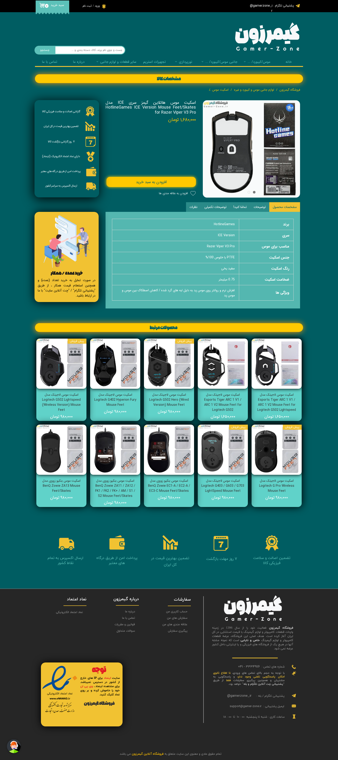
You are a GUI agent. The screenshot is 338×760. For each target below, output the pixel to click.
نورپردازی (185, 62)
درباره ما (130, 612)
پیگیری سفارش (177, 631)
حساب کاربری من (176, 612)
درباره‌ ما (78, 62)
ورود (97, 6)
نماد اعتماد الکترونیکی (69, 612)
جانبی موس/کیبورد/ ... (221, 62)
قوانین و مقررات (125, 624)
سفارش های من (177, 618)
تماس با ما (49, 62)
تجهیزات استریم (154, 62)
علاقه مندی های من (174, 624)
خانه (289, 62)
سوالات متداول (126, 631)
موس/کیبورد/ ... (259, 62)
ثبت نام (87, 6)
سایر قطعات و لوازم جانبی (118, 62)
